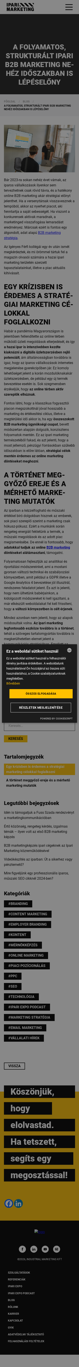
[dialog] (39, 683)
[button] (42, 708)
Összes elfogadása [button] (41, 693)
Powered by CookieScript (56, 718)
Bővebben (13, 683)
